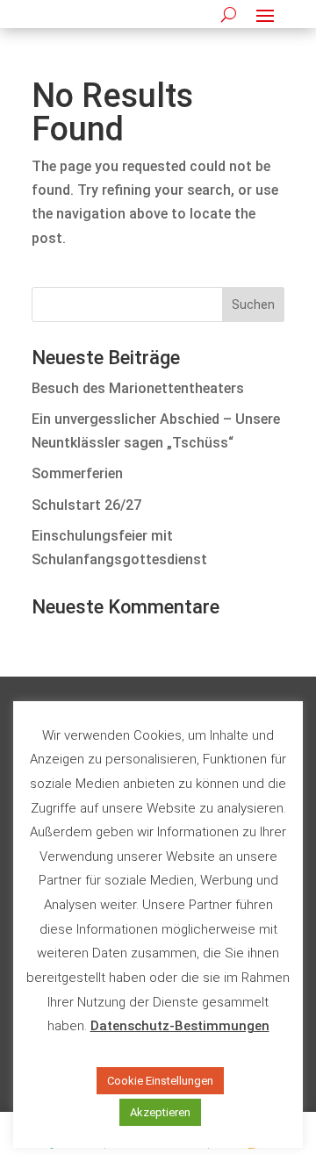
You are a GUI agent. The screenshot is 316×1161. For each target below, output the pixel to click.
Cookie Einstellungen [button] (160, 1080)
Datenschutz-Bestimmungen (179, 1026)
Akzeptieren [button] (160, 1112)
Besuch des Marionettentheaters (138, 388)
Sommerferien (77, 473)
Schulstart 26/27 (86, 505)
